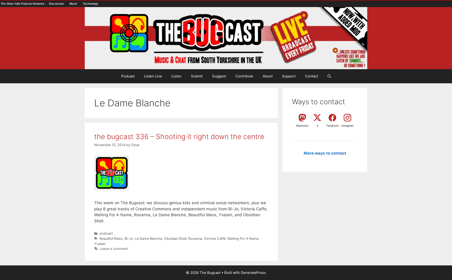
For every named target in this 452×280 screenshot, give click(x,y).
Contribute (244, 76)
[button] (329, 76)
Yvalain (99, 244)
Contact (311, 76)
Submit (197, 76)
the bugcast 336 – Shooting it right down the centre (179, 136)
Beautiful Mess (111, 238)
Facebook (333, 125)
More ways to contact (325, 153)
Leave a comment (114, 249)
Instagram (347, 125)
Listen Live (153, 76)
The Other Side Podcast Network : (24, 3)
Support (289, 76)
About (268, 76)
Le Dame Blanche (148, 238)
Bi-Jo (129, 238)
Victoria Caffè (215, 238)
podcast (106, 233)
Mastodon (302, 125)
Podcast (128, 76)
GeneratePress (253, 272)
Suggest (219, 76)
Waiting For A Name (242, 238)
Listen (176, 76)
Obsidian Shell (175, 238)
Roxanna (195, 238)
